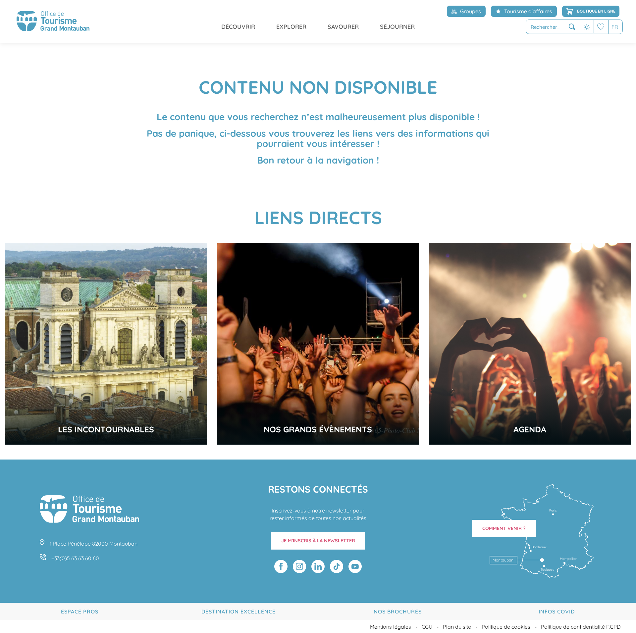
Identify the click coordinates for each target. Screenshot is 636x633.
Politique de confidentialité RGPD (581, 626)
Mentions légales (390, 626)
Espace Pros (79, 611)
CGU (427, 626)
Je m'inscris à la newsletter (318, 541)
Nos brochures (398, 611)
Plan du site (457, 626)
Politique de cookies (506, 626)
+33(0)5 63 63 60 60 (75, 558)
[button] (553, 27)
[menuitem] (53, 21)
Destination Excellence (238, 611)
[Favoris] (601, 26)
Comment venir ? (504, 528)
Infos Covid (557, 611)
